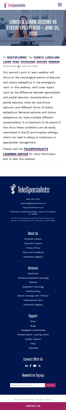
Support (33, 316)
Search (50, 385)
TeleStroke (33, 273)
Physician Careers (33, 239)
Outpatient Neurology (33, 286)
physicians (28, 61)
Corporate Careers (33, 243)
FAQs (33, 343)
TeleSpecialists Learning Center (33, 334)
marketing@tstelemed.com (33, 203)
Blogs (33, 326)
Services (33, 268)
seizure (42, 61)
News (33, 321)
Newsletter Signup (33, 375)
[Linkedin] (26, 365)
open (15, 61)
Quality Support (33, 339)
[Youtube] (34, 365)
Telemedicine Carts (33, 300)
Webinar (54, 61)
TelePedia (33, 348)
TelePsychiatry (33, 291)
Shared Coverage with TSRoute (33, 295)
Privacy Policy (33, 248)
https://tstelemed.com (33, 207)
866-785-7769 (33, 199)
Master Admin (16, 57)
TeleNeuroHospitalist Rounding (33, 278)
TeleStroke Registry (33, 257)
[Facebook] (30, 365)
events (39, 57)
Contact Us (33, 406)
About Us (33, 233)
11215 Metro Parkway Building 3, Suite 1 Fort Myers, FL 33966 (33, 213)
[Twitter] (39, 365)
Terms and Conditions (33, 252)
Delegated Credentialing (33, 330)
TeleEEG (33, 282)
